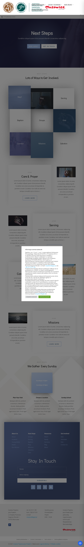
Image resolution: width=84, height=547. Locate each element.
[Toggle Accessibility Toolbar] (80, 543)
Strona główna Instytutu (40, 10)
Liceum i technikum (54, 5)
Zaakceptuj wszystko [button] (44, 297)
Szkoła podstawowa (38, 5)
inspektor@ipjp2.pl (50, 266)
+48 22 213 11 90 (30, 267)
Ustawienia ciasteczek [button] (31, 297)
